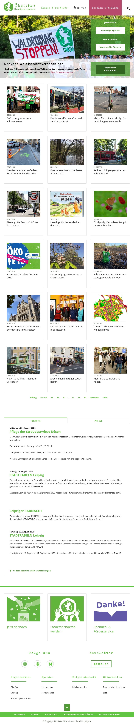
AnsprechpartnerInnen (21, 702)
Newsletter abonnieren (110, 71)
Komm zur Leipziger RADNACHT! (29, 66)
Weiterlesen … (27, 109)
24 (85, 401)
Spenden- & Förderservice (103, 633)
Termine (36, 425)
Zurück (43, 401)
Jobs (105, 697)
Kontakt (35, 719)
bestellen (101, 668)
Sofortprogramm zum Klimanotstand (19, 124)
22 (73, 401)
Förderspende (47, 697)
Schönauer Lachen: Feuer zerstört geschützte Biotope (110, 280)
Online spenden (110, 30)
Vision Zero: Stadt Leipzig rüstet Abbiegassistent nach (110, 124)
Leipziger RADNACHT (26, 515)
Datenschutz (51, 719)
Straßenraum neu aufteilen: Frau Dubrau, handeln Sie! (22, 176)
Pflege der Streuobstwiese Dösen (35, 436)
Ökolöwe (15, 691)
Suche (128, 6)
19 (58, 401)
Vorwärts (94, 401)
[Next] (128, 49)
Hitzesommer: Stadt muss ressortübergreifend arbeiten (23, 332)
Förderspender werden (110, 48)
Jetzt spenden (17, 631)
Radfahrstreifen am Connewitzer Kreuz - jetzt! (66, 124)
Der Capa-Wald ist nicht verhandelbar (66, 81)
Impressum (19, 719)
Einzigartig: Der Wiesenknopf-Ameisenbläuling (110, 228)
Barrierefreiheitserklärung (78, 719)
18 (52, 401)
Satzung (14, 697)
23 (79, 401)
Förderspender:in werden (63, 633)
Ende (104, 401)
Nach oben (67, 712)
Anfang (33, 401)
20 (64, 401)
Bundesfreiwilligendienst (114, 691)
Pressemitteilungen (109, 719)
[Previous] (6, 49)
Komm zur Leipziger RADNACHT (68, 81)
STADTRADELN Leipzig (27, 479)
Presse (98, 425)
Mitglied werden (79, 691)
